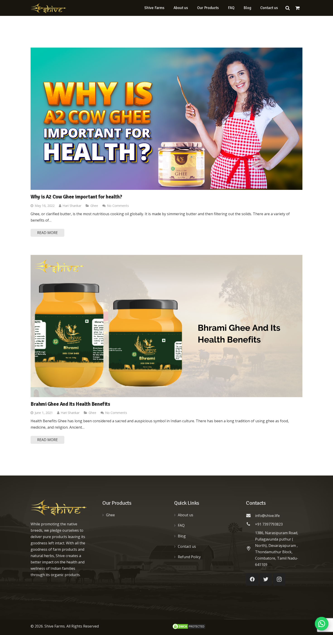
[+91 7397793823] (250, 524)
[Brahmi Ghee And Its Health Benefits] (166, 326)
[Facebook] (252, 579)
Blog (182, 536)
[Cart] (297, 8)
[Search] (287, 8)
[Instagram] (279, 579)
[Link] (48, 8)
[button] (321, 623)
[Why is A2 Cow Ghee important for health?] (166, 119)
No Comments (118, 205)
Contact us (187, 546)
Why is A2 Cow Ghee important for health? (76, 197)
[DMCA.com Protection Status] (189, 628)
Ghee (94, 205)
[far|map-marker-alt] (250, 549)
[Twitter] (265, 579)
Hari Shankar (72, 205)
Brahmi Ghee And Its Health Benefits (70, 404)
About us (185, 514)
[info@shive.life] (250, 515)
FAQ (181, 525)
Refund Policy (189, 556)
